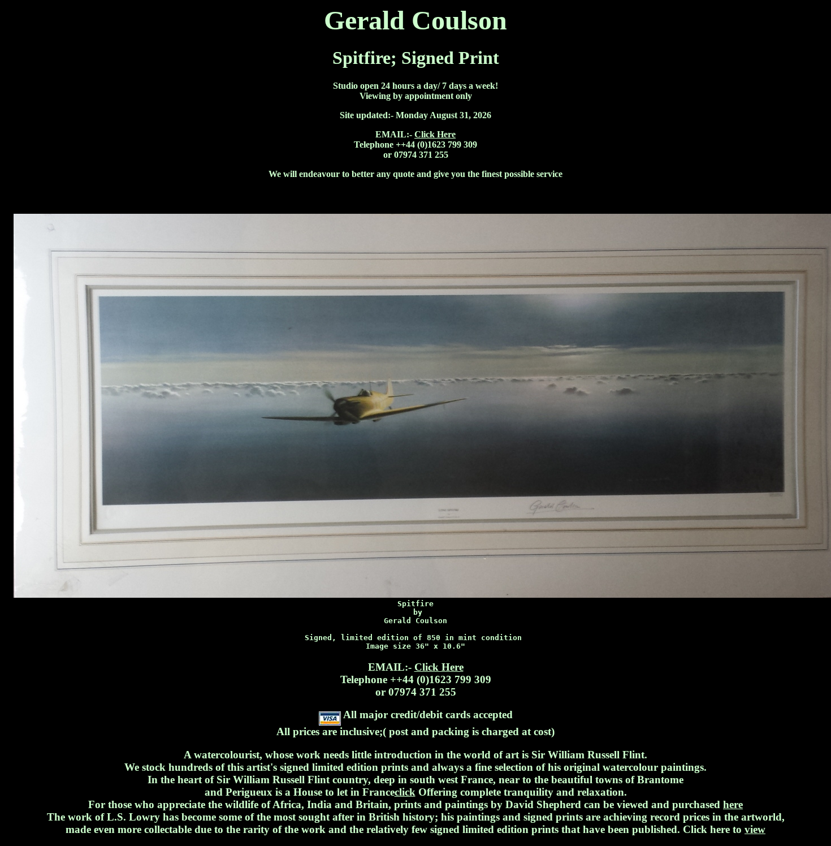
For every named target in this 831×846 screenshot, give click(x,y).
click (405, 792)
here (733, 804)
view (755, 829)
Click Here (435, 134)
